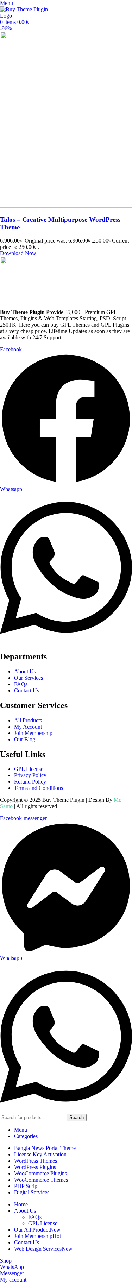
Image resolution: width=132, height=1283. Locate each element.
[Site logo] (24, 16)
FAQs (35, 1217)
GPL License (42, 1223)
